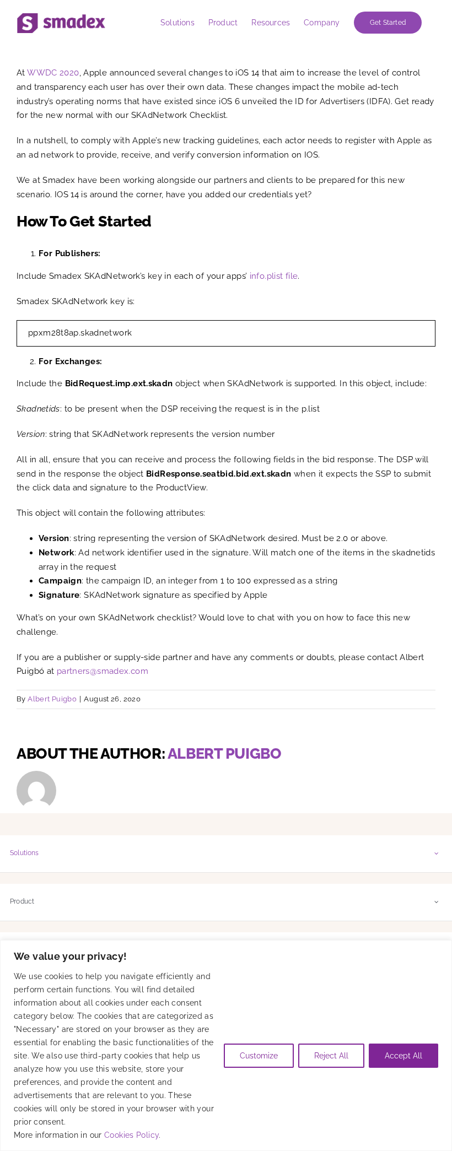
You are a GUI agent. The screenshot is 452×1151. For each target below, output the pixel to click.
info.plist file (274, 276)
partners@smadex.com (102, 671)
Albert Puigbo (52, 699)
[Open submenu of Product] (436, 902)
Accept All (403, 1055)
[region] (226, 1045)
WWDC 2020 (53, 73)
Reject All (331, 1055)
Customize (259, 1055)
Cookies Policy (131, 1135)
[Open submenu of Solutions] (436, 853)
